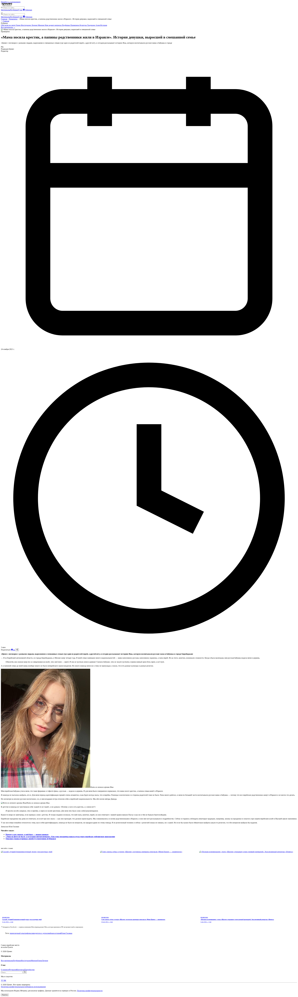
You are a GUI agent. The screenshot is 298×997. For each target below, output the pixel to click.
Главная (4, 19)
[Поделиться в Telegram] (12, 650)
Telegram (28, 10)
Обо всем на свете (8, 25)
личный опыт (19, 933)
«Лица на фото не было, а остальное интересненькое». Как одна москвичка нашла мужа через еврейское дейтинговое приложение (60, 837)
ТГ (2, 980)
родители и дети (39, 933)
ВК (14, 650)
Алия (98, 25)
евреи (12, 933)
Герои (18, 25)
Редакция (13, 970)
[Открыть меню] (2, 12)
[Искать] (25, 972)
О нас (20, 10)
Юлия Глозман (66, 933)
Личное (34, 25)
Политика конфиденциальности (13, 987)
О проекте (5, 970)
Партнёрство (29, 970)
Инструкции (26, 25)
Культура (83, 25)
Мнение (41, 25)
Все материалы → (8, 27)
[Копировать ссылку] (17, 649)
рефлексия (29, 933)
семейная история (53, 933)
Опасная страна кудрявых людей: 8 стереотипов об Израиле (31, 839)
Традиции (91, 25)
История (103, 25)
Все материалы (7, 961)
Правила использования (36, 987)
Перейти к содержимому (11, 2)
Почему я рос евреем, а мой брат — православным (27, 835)
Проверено (13, 19)
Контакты (20, 970)
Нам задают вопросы (53, 25)
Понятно (5, 995)
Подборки (14, 10)
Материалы (5, 10)
